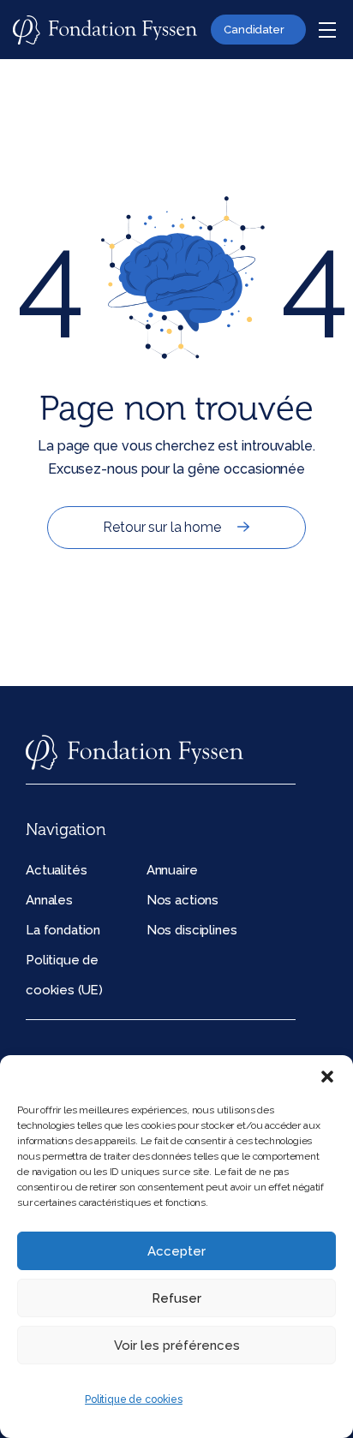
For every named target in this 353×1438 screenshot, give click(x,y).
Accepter (176, 1251)
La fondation (63, 930)
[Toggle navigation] (327, 30)
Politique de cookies (133, 1399)
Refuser (176, 1298)
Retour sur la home (161, 527)
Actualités (56, 870)
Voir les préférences (177, 1345)
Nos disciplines (192, 930)
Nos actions (182, 900)
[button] (327, 1076)
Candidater (254, 29)
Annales (49, 900)
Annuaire (172, 870)
